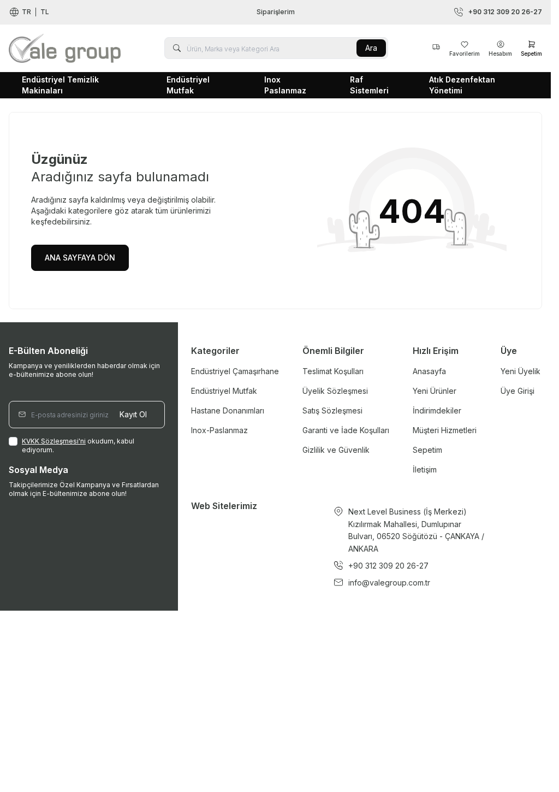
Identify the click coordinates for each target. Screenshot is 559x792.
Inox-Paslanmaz (219, 430)
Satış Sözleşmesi (332, 410)
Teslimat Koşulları (333, 371)
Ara (371, 47)
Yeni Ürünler (434, 390)
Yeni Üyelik (520, 371)
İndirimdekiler (437, 410)
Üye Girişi (517, 390)
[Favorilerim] (436, 48)
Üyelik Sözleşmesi (335, 390)
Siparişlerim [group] (276, 12)
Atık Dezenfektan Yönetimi (462, 85)
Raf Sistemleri (369, 85)
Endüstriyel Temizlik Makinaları (60, 85)
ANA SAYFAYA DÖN (80, 257)
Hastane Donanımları (227, 410)
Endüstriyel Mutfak (188, 85)
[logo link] (65, 48)
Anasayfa (429, 371)
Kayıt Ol (133, 414)
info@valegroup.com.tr (389, 582)
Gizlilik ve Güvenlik (336, 449)
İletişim (425, 469)
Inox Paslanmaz (285, 85)
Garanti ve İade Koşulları (345, 430)
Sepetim (427, 449)
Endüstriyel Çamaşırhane (235, 371)
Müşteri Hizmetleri (445, 430)
